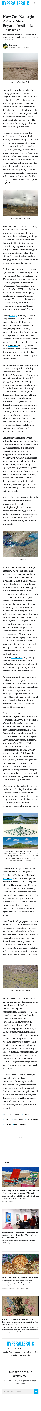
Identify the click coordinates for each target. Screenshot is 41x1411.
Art (4, 12)
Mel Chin (7, 1124)
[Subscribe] (36, 1391)
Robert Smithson (20, 1124)
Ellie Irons (25, 753)
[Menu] (38, 3)
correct (20, 1098)
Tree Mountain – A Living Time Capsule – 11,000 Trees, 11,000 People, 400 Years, (20, 875)
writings (13, 315)
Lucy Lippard (18, 1119)
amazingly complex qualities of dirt (18, 507)
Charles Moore (16, 100)
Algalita (27, 113)
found (26, 93)
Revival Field (26, 743)
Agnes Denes (15, 1114)
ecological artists (17, 716)
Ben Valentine (14, 45)
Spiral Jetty (19, 375)
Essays (6, 1119)
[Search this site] (34, 3)
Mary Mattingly (13, 763)
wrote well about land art (22, 567)
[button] (28, 1349)
